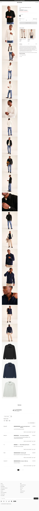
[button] (15, 501)
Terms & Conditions (3, 492)
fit (4, 420)
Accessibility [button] (2, 495)
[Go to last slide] (9, 0)
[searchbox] (7, 416)
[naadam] (19, 2)
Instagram (1, 501)
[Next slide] (30, 0)
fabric (7, 420)
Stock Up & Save (22, 0)
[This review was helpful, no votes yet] (32, 441)
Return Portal (22, 486)
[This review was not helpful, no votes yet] (34, 441)
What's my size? (35, 18)
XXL (36, 20)
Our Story (2, 484)
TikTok (9, 501)
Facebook (3, 501)
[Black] (20, 15)
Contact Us (21, 492)
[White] (21, 15)
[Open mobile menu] (1, 2)
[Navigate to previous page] (16, 470)
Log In (21, 489)
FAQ (20, 483)
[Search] (35, 2)
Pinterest (11, 501)
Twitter (6, 501)
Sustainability (3, 486)
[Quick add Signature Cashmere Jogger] (26, 37)
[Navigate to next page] (23, 470)
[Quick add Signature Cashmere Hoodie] (34, 37)
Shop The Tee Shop (22, 53)
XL (32, 20)
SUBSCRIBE (36, 498)
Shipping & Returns (23, 484)
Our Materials (3, 489)
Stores (2, 483)
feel (9, 420)
